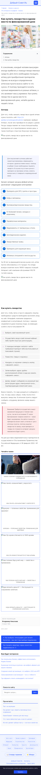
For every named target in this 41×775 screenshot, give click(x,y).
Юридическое (18, 748)
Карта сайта (31, 763)
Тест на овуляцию (9, 706)
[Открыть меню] (36, 3)
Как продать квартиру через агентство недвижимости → (17, 646)
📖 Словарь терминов (14, 754)
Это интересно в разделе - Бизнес (12, 10)
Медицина (9, 741)
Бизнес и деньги (14, 8)
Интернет (6, 745)
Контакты (27, 761)
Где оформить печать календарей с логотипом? (17, 678)
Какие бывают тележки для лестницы (15, 715)
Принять (20, 772)
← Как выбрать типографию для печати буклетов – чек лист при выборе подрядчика (19, 639)
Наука (9, 748)
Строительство (20, 741)
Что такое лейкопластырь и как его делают (17, 719)
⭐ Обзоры (30, 754)
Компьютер (15, 745)
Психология (31, 741)
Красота (24, 745)
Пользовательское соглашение (16, 763)
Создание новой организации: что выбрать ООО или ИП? (20, 671)
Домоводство (34, 745)
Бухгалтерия (29, 748)
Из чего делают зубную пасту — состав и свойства (20, 722)
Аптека (7, 57)
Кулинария (32, 738)
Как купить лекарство (12, 60)
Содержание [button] (20, 53)
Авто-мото (9, 738)
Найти (35, 692)
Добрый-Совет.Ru (18, 3)
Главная (3, 8)
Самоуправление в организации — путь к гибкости (18, 675)
